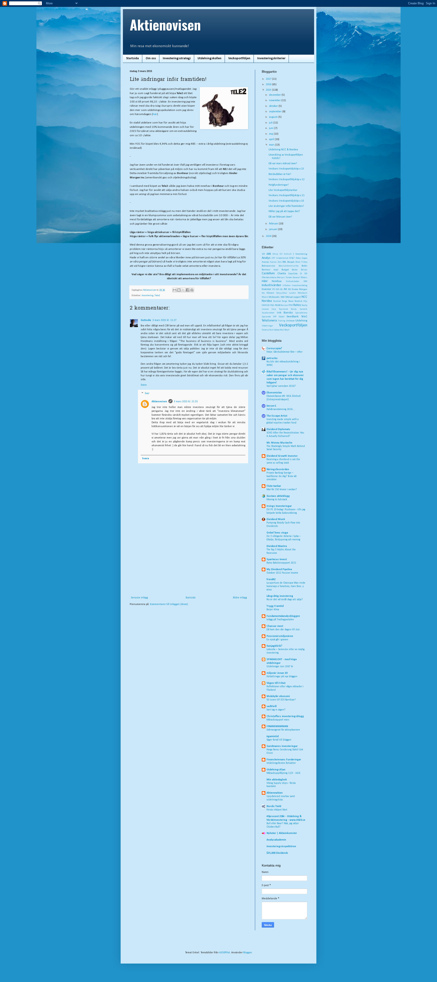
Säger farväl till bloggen (279, 739)
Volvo (276, 330)
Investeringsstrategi (177, 58)
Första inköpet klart (277, 809)
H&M (264, 281)
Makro (265, 297)
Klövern (270, 293)
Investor (266, 289)
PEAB (277, 305)
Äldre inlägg (240, 597)
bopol (276, 270)
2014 (269, 236)
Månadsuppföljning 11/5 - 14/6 (283, 773)
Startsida (132, 58)
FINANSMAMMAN (277, 726)
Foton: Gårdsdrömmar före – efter (284, 352)
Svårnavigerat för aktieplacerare (283, 729)
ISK (277, 289)
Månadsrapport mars (278, 719)
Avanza (265, 262)
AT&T (292, 258)
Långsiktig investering (280, 596)
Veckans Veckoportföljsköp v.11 (287, 195)
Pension (284, 305)
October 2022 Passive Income (282, 573)
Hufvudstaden (292, 281)
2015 (269, 90)
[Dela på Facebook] (187, 290)
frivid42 (271, 579)
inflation (286, 286)
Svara (144, 385)
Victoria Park (268, 330)
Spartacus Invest (277, 559)
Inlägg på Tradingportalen (280, 619)
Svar (147, 393)
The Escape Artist (277, 416)
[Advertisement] (189, 561)
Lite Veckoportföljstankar (283, 190)
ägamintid (273, 736)
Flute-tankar (274, 486)
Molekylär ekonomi (278, 696)
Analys (266, 258)
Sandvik (303, 309)
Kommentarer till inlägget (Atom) (169, 604)
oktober (274, 106)
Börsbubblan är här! (280, 174)
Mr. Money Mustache (279, 442)
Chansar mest (275, 626)
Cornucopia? (274, 348)
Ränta (294, 309)
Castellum (268, 273)
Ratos (297, 305)
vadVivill (272, 706)
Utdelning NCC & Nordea (283, 149)
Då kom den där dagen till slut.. (284, 629)
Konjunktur (281, 293)
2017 (269, 79)
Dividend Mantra (277, 546)
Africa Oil (277, 254)
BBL (284, 262)
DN (305, 274)
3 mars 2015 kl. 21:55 (186, 401)
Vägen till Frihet (276, 683)
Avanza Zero (275, 262)
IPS (273, 289)
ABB (269, 254)
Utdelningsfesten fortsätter (281, 763)
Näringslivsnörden (278, 469)
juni (271, 128)
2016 (269, 84)
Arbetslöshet (282, 258)
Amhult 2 (289, 254)
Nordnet (277, 301)
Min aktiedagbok (277, 779)
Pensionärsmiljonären (280, 636)
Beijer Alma (273, 609)
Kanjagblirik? (274, 646)
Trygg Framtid (275, 606)
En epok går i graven (277, 639)
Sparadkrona (301, 313)
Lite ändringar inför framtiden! (286, 206)
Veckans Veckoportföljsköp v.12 (287, 179)
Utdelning (301, 320)
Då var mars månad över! (283, 163)
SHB (279, 313)
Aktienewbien (275, 793)
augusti (273, 117)
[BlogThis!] (179, 290)
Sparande (266, 317)
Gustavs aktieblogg (278, 496)
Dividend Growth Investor (282, 456)
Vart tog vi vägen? (276, 709)
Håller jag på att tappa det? (284, 211)
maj (271, 134)
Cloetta (281, 273)
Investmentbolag (299, 286)
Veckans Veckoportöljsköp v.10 (286, 201)
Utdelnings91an (276, 769)
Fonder (289, 278)
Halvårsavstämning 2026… (281, 409)
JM (285, 289)
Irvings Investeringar (279, 506)
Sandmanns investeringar (282, 746)
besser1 (271, 406)
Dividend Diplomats (278, 429)
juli (271, 122)
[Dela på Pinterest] (192, 290)
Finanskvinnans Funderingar (284, 759)
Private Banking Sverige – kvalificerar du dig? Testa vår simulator (282, 476)
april (272, 139)
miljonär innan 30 (277, 673)
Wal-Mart (284, 330)
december (275, 95)
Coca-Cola (292, 273)
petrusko (272, 358)
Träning (281, 321)
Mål (283, 297)
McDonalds (274, 297)
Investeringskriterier (271, 58)
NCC (304, 297)
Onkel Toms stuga (277, 532)
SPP (274, 317)
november (275, 100)
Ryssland (283, 309)
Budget (285, 270)
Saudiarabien (268, 313)
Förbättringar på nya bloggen (282, 676)
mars (272, 145)
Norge (284, 301)
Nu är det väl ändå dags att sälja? (285, 599)
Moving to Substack (277, 499)
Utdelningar (267, 326)
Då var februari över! (280, 216)
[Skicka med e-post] (174, 290)
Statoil (282, 317)
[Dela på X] (183, 290)
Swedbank (293, 316)
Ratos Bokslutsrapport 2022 (281, 563)
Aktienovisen (165, 24)
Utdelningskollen (209, 58)
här (155, 114)
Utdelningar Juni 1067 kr (280, 666)
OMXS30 (266, 305)
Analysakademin (276, 839)
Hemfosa (277, 281)
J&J (281, 289)
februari (274, 223)
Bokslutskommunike (288, 266)
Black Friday (301, 262)
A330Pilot (224, 952)
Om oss (151, 58)
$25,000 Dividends (277, 853)
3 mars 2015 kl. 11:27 (164, 320)
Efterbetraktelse (269, 278)
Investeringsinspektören (281, 846)
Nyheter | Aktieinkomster (282, 833)
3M (263, 254)
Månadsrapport (293, 297)
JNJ (289, 289)
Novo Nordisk (295, 301)
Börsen (304, 270)
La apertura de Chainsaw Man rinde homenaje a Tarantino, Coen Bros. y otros (286, 586)
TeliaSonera (269, 320)
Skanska (288, 312)
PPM (290, 305)
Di (301, 274)
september (275, 111)
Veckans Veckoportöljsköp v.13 (286, 168)
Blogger (247, 952)
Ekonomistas (274, 392)
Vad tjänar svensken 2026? (281, 386)
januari (273, 229)
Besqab (290, 262)
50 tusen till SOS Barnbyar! (281, 699)
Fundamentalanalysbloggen (283, 616)
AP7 (273, 258)
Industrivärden (271, 285)
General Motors (300, 278)
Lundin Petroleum (298, 293)
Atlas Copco (301, 258)
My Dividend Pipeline (279, 569)
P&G (272, 305)
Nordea (267, 301)
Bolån (304, 266)
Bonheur (266, 270)
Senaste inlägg (139, 597)
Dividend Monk (276, 519)
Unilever (290, 321)
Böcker (295, 270)
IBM (305, 281)
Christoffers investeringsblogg (285, 716)
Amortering (147, 295)
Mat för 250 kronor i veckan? (282, 489)
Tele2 (157, 295)
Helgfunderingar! (279, 185)
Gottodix (146, 320)
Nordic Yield (274, 806)
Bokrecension (268, 266)
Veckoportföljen (239, 58)
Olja (305, 301)
